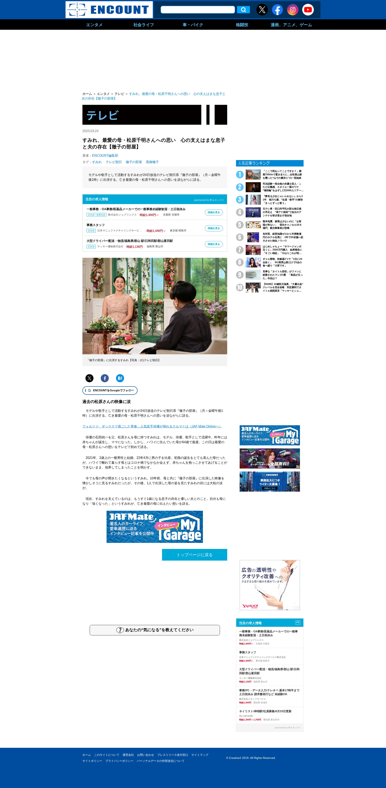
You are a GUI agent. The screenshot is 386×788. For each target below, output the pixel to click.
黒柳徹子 (152, 162)
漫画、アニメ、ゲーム (291, 25)
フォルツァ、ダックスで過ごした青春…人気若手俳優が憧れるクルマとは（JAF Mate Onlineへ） (152, 426)
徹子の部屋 (134, 162)
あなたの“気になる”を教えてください (159, 630)
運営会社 (128, 754)
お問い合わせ (145, 754)
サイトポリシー (92, 760)
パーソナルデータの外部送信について (161, 760)
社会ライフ (143, 25)
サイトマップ (199, 754)
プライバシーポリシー (119, 760)
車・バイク (193, 25)
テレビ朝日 (114, 162)
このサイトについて (106, 754)
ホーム (86, 754)
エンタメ (94, 25)
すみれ (97, 162)
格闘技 (242, 25)
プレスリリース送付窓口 (172, 754)
